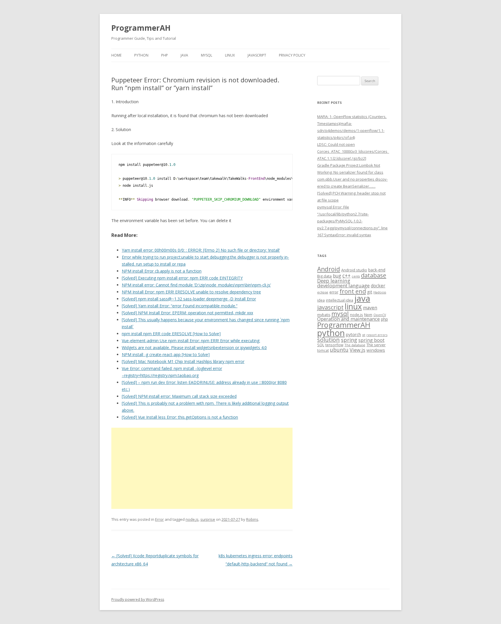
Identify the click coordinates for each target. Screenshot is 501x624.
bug (337, 276)
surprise (207, 519)
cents (356, 276)
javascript (330, 307)
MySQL (206, 55)
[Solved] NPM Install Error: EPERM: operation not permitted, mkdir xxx (187, 312)
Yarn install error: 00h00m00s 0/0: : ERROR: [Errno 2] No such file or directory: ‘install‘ (201, 250)
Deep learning (333, 280)
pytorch (353, 334)
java (362, 298)
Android (328, 269)
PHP (164, 55)
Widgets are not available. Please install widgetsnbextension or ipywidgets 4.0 (194, 347)
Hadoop (379, 292)
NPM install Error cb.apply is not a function (162, 271)
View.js (357, 350)
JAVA (184, 55)
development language (343, 285)
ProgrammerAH (140, 28)
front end (353, 291)
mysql (340, 313)
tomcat (323, 350)
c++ (346, 275)
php (384, 319)
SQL (320, 344)
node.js (192, 519)
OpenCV (379, 315)
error (333, 292)
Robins (252, 519)
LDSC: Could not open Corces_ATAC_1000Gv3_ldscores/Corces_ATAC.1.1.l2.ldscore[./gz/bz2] (353, 151)
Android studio (354, 270)
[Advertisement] (202, 468)
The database (354, 345)
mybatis (323, 314)
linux (353, 306)
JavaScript (257, 55)
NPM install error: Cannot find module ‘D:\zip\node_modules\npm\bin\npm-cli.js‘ (196, 285)
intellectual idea (339, 300)
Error (159, 519)
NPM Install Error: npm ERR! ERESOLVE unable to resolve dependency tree (191, 292)
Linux (230, 55)
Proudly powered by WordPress (137, 599)
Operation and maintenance (348, 319)
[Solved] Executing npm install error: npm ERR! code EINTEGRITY (182, 278)
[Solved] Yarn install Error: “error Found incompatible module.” (179, 306)
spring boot (371, 340)
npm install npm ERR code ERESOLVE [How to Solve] (171, 333)
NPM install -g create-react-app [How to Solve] (166, 354)
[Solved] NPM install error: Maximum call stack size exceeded (179, 396)
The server (376, 344)
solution (328, 340)
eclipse (322, 292)
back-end (376, 270)
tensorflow (334, 344)
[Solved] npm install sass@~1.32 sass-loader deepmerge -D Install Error (189, 299)
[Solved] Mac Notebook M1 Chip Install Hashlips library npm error (183, 361)
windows (375, 350)
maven (370, 307)
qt (363, 335)
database (373, 275)
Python (141, 55)
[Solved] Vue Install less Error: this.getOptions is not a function (180, 417)
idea (321, 300)
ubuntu (339, 349)
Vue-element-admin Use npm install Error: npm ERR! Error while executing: (191, 340)
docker (378, 286)
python (331, 332)
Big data (324, 276)
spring (349, 339)
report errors (376, 335)
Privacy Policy (292, 55)
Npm (368, 314)
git (369, 292)
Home (116, 55)
